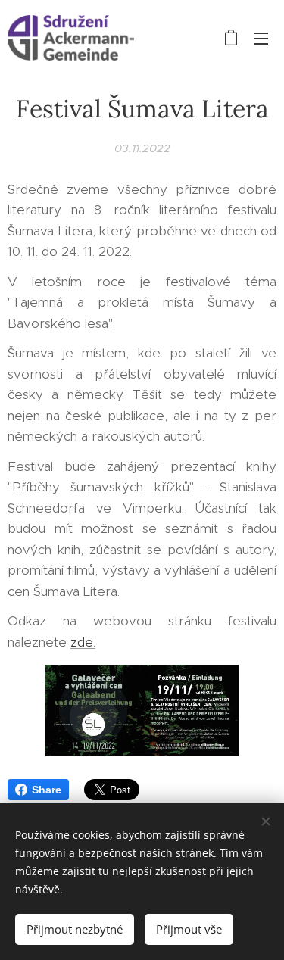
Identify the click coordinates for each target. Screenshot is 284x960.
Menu (261, 38)
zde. (82, 642)
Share (46, 790)
